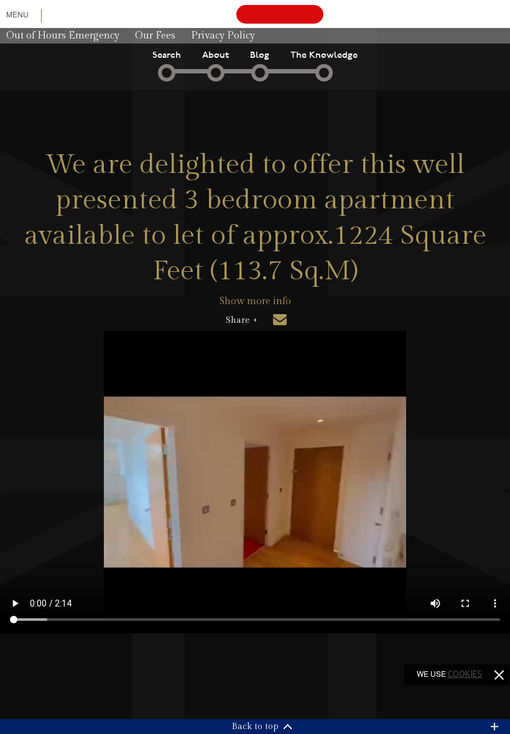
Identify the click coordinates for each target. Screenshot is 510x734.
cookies (465, 673)
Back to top (255, 727)
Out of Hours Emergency (62, 36)
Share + (241, 320)
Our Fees (155, 36)
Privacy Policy (223, 36)
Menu (17, 14)
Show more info (255, 301)
